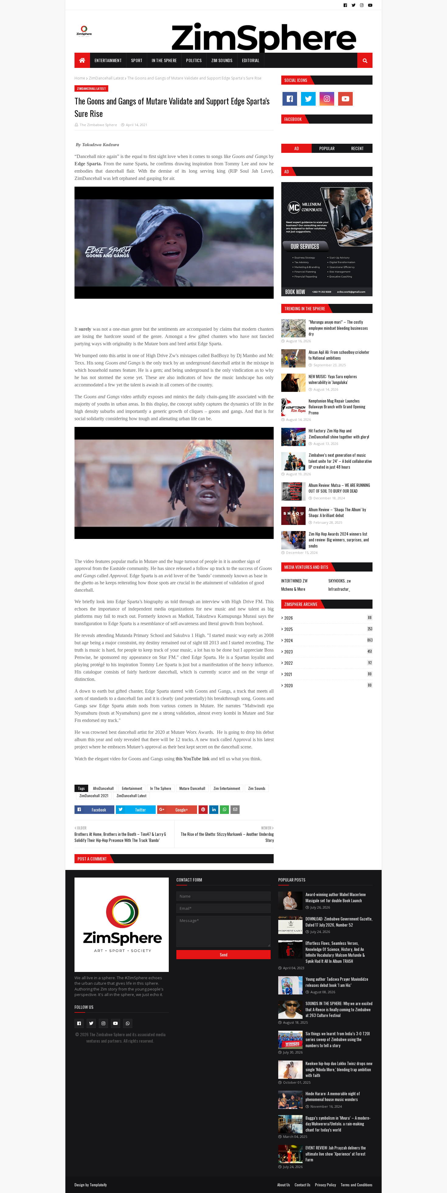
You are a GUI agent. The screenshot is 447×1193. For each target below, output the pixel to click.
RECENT (357, 148)
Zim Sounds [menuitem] (222, 60)
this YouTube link (193, 758)
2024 (328, 640)
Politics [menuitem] (194, 60)
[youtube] (369, 5)
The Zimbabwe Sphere (98, 124)
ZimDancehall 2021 (93, 795)
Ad (296, 148)
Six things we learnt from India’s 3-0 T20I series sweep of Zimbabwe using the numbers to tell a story (338, 1039)
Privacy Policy (325, 1184)
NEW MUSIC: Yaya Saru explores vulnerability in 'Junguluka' (333, 379)
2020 (328, 685)
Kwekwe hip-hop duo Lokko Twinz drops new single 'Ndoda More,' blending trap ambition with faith (339, 1069)
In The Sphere (160, 788)
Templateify (98, 1184)
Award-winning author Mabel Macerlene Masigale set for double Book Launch (336, 897)
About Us (283, 1184)
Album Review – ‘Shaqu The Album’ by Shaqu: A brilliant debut (337, 512)
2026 (328, 618)
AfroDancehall (103, 788)
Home (79, 78)
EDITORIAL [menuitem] (251, 60)
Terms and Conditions (356, 1184)
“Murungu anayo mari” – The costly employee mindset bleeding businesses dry (338, 328)
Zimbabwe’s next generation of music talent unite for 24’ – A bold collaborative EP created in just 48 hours (340, 461)
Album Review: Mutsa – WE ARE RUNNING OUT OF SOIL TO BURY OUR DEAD (339, 488)
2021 (328, 674)
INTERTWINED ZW (294, 581)
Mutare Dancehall (192, 788)
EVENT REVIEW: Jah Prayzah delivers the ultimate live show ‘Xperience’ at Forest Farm (336, 1154)
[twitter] (353, 5)
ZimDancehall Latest (106, 78)
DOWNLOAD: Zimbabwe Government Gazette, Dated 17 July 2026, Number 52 (339, 922)
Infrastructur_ (339, 589)
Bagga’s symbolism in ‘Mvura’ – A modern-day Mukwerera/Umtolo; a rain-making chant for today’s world (338, 1124)
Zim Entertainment (226, 788)
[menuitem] (82, 60)
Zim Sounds (256, 788)
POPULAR (326, 148)
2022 (328, 663)
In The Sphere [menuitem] (164, 60)
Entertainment (132, 788)
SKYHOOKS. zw (339, 581)
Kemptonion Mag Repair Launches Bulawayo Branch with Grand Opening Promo (337, 407)
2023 (328, 652)
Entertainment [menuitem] (108, 60)
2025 (328, 629)
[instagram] (362, 5)
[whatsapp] (127, 1023)
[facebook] (345, 5)
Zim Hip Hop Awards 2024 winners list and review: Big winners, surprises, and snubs (339, 540)
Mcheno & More (293, 589)
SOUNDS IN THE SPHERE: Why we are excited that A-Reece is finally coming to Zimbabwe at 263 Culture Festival (339, 1009)
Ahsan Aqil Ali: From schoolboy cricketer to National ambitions (339, 355)
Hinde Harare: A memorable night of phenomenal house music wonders (333, 1096)
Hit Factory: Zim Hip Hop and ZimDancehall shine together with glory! (339, 434)
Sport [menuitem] (137, 60)
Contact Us (302, 1184)
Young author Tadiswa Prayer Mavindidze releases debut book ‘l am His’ (337, 982)
